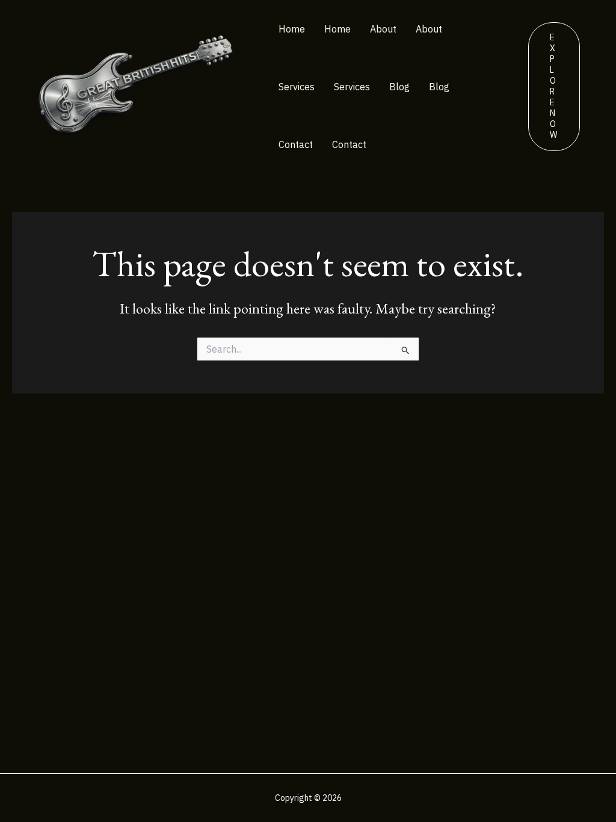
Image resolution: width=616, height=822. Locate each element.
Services (297, 87)
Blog (399, 87)
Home (292, 29)
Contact (296, 144)
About (383, 29)
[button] (554, 86)
